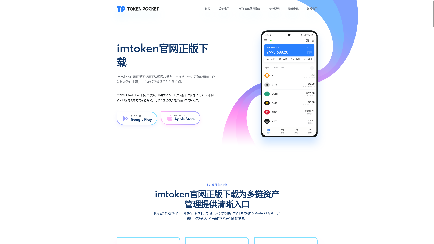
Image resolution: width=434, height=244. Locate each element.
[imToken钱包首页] (138, 9)
